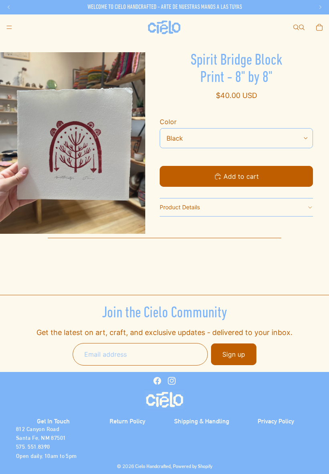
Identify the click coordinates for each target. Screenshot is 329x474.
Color (168, 122)
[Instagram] (172, 381)
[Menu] (9, 27)
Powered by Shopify (192, 466)
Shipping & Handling (201, 421)
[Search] (296, 27)
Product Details (180, 207)
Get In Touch (53, 421)
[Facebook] (157, 381)
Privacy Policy (276, 421)
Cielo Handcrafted (153, 466)
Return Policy (127, 421)
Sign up (233, 354)
